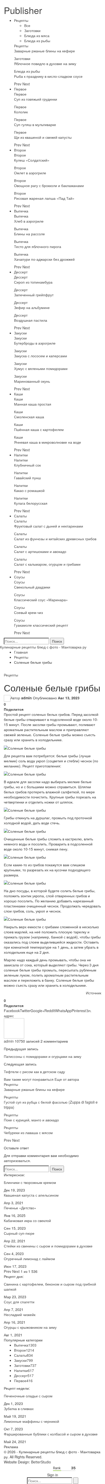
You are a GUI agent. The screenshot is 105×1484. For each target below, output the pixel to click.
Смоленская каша (29, 416)
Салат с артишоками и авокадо (40, 551)
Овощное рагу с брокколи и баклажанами (49, 185)
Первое (20, 88)
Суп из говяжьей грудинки (35, 99)
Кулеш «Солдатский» (31, 160)
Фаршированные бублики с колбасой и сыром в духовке (51, 1433)
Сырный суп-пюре (19, 1233)
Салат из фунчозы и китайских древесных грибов (55, 538)
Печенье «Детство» (20, 1207)
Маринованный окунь (32, 381)
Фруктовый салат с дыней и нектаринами (48, 526)
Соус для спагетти (19, 1301)
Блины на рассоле (29, 233)
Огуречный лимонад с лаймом (29, 1258)
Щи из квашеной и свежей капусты (43, 137)
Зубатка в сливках (19, 1408)
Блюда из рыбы (37, 40)
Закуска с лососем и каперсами (40, 355)
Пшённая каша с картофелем (39, 429)
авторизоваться (17, 1160)
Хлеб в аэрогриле (29, 221)
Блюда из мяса (36, 35)
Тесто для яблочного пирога (37, 246)
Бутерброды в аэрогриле (35, 343)
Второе (20, 149)
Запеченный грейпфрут (34, 294)
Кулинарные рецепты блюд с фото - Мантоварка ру (43, 647)
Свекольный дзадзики (32, 587)
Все (27, 25)
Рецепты (21, 20)
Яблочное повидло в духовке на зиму (45, 63)
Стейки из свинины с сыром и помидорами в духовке (48, 1245)
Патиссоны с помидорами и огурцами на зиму (42, 1056)
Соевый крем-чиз (28, 612)
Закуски (20, 332)
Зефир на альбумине (32, 307)
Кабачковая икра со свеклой (27, 1220)
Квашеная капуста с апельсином (31, 1195)
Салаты (20, 515)
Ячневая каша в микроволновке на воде (47, 442)
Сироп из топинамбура (33, 282)
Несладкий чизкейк (19, 1314)
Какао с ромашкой (29, 490)
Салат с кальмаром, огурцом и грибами (47, 564)
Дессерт (21, 271)
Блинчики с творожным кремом (30, 1182)
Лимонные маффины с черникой (31, 1421)
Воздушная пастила (30, 320)
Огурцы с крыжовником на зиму (30, 1327)
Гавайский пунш (27, 477)
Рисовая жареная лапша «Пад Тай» (44, 198)
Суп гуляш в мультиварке (35, 124)
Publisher (23, 10)
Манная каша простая (32, 404)
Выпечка (21, 210)
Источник (93, 992)
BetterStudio (41, 1461)
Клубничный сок (27, 465)
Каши (18, 393)
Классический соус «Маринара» (41, 599)
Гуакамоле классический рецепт (41, 625)
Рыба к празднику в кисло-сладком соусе (48, 76)
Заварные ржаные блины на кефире (44, 50)
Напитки (21, 454)
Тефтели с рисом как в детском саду (34, 1071)
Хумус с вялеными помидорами (41, 368)
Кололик (21, 111)
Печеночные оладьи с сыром (28, 1395)
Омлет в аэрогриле (30, 172)
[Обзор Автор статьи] (14, 1027)
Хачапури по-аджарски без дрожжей (44, 259)
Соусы (19, 576)
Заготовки (32, 30)
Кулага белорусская (30, 503)
